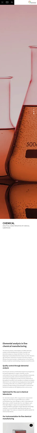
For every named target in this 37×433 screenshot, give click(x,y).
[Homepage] (32, 2)
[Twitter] (33, 109)
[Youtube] (33, 113)
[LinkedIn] (33, 111)
